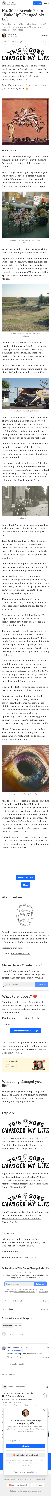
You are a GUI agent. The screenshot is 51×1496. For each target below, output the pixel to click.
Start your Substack (19, 1485)
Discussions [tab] (20, 1387)
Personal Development (13, 1245)
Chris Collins (12, 1347)
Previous (9, 1309)
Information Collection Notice (29, 1463)
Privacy (23, 1479)
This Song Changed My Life (16, 1094)
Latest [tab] (10, 1387)
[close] (44, 1410)
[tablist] (12, 1325)
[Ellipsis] (48, 1347)
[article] (25, 1399)
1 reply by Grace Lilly (17, 1364)
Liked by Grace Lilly (16, 1350)
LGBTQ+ (31, 1245)
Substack (13, 1491)
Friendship (7, 1239)
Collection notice (40, 1479)
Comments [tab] (7, 1326)
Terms (29, 1479)
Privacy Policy (25, 1465)
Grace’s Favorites (19, 1257)
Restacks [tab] (17, 1326)
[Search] (46, 1386)
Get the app (37, 1485)
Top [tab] (4, 1387)
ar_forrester (21, 947)
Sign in (46, 3)
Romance (6, 1242)
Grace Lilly (12, 34)
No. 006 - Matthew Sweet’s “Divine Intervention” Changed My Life (23, 1219)
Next (43, 1309)
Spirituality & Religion (32, 1242)
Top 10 (5, 1257)
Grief (16, 1242)
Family (18, 1239)
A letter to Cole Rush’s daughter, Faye (17, 1399)
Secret (33, 1257)
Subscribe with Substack (27, 1455)
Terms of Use (37, 1460)
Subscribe (37, 3)
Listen (45, 35)
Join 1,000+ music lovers (14, 85)
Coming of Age (31, 1239)
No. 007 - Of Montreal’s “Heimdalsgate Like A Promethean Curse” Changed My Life (25, 1184)
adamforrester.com (20, 953)
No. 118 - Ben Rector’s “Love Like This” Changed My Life (18, 1394)
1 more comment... (9, 1375)
